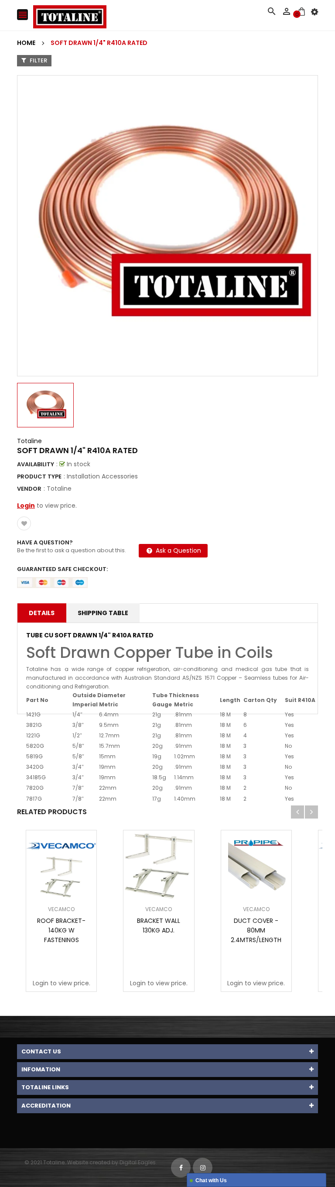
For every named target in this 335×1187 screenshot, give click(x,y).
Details (42, 613)
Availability (35, 464)
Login (26, 505)
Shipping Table (103, 613)
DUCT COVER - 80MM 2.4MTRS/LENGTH (256, 930)
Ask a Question (177, 550)
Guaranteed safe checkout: (62, 569)
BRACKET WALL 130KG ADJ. (158, 925)
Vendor (29, 489)
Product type (39, 476)
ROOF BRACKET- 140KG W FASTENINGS (61, 930)
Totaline (29, 441)
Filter (37, 60)
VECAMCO (61, 909)
